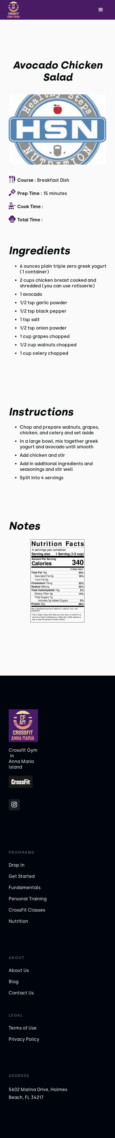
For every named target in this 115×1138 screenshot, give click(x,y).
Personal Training (28, 898)
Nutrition (18, 921)
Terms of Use (23, 1028)
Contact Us (21, 993)
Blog (13, 981)
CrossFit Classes (27, 910)
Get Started (22, 876)
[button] (100, 9)
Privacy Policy (24, 1039)
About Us (19, 970)
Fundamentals (24, 887)
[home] (24, 10)
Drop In (17, 865)
